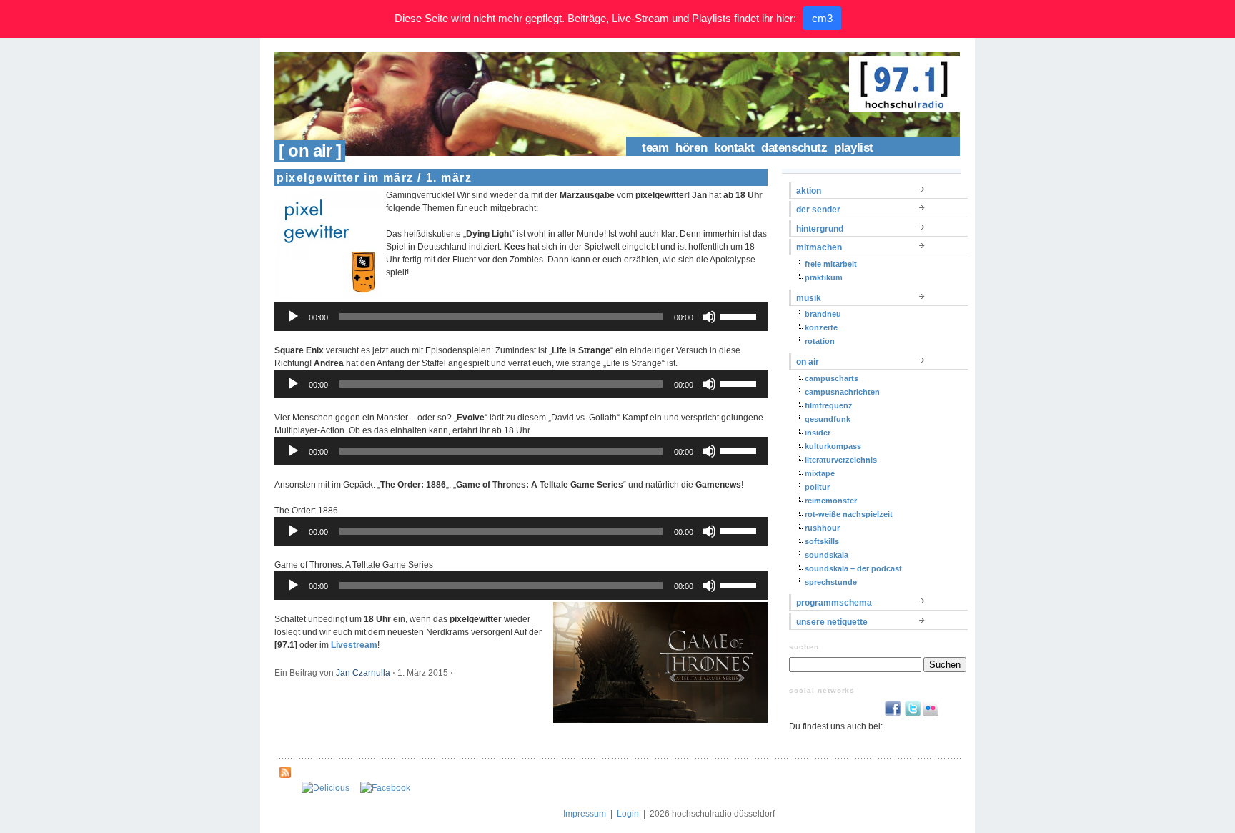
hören (691, 147)
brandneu (823, 314)
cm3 (822, 18)
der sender (818, 209)
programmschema (834, 603)
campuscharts (831, 378)
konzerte (821, 327)
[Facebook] (385, 788)
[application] (521, 316)
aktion (808, 191)
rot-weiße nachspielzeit (849, 514)
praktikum (824, 277)
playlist (853, 147)
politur (817, 487)
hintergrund (819, 229)
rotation (820, 341)
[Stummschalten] (709, 317)
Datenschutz (794, 147)
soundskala (826, 555)
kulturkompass (833, 446)
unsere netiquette (832, 622)
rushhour (822, 527)
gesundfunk (827, 419)
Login (628, 814)
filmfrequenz (829, 405)
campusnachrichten (842, 392)
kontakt (734, 147)
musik (808, 298)
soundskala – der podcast (853, 568)
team (655, 147)
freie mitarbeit (831, 264)
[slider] (740, 315)
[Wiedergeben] (293, 317)
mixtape (820, 473)
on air (807, 362)
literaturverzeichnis (841, 459)
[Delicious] (325, 788)
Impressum (584, 814)
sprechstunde (831, 582)
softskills (822, 541)
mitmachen (819, 247)
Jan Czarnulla (363, 673)
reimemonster (831, 500)
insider (817, 432)
